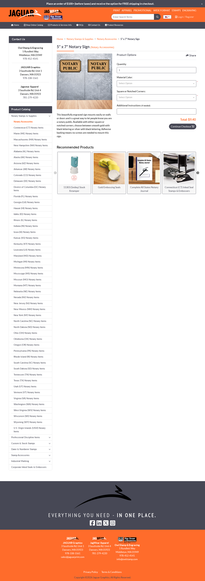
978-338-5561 (30, 78)
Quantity (121, 64)
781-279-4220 (30, 97)
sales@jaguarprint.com (72, 557)
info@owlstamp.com (127, 559)
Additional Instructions (134, 105)
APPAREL (127, 10)
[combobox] (167, 17)
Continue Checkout (181, 126)
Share (192, 55)
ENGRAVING (189, 10)
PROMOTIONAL (143, 10)
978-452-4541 (30, 58)
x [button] (201, 4)
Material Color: (125, 77)
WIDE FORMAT (161, 10)
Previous (55, 172)
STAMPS (176, 10)
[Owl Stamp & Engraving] (35, 15)
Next (197, 172)
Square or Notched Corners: (131, 91)
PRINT (116, 10)
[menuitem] (15, 25)
